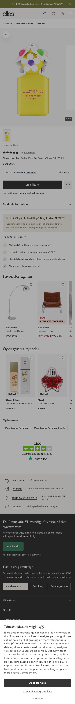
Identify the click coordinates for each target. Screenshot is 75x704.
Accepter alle (37, 682)
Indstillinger (37, 697)
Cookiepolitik (28, 672)
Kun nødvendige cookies (37, 691)
